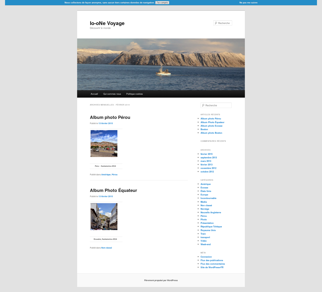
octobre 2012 (207, 171)
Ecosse (204, 187)
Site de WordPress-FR (212, 267)
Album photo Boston (211, 132)
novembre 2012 (208, 168)
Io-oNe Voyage (107, 23)
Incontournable (208, 198)
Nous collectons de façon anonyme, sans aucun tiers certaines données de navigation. (110, 2)
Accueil (94, 93)
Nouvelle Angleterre (211, 212)
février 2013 (206, 164)
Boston (204, 129)
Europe (204, 194)
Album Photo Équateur (113, 190)
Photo (204, 219)
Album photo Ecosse (211, 125)
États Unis (206, 191)
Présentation (207, 222)
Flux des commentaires (213, 263)
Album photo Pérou (110, 117)
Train (203, 233)
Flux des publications (212, 260)
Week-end (206, 244)
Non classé (106, 247)
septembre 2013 (209, 157)
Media (204, 201)
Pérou (114, 174)
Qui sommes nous (112, 93)
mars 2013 (206, 161)
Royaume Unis (208, 230)
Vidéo (204, 240)
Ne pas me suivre (248, 2)
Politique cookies (134, 93)
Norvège (205, 208)
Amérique (106, 174)
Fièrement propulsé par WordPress (161, 280)
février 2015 (206, 153)
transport (205, 237)
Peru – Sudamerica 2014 (105, 166)
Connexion (206, 256)
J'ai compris (162, 2)
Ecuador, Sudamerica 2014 (105, 239)
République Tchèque (211, 226)
